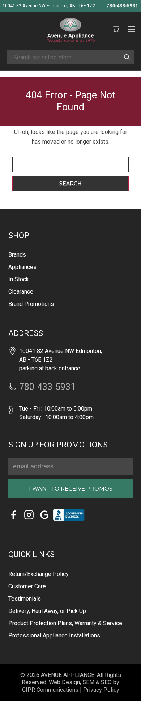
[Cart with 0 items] (115, 29)
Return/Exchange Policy (38, 574)
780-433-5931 (122, 5)
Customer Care (27, 586)
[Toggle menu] (131, 28)
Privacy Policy (101, 689)
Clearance (20, 291)
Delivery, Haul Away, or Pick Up (47, 610)
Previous (15, 687)
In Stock (18, 279)
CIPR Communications (50, 689)
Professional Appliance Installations (54, 635)
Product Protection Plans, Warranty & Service (65, 623)
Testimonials (24, 598)
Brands (17, 254)
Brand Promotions (31, 303)
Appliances (22, 267)
